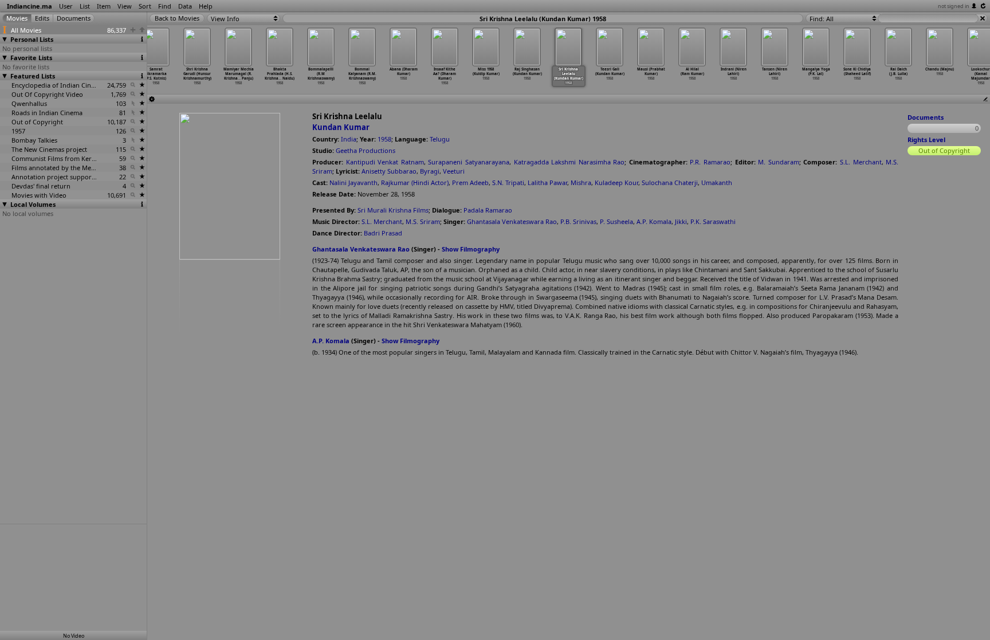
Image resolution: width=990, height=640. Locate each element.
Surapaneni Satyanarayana (468, 162)
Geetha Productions (365, 150)
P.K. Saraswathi (713, 221)
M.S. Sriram (423, 221)
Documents (925, 117)
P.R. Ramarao (710, 162)
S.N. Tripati (508, 182)
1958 (384, 139)
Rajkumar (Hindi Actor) (415, 182)
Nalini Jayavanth (353, 182)
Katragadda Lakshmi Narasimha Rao (569, 162)
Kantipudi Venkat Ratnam (385, 162)
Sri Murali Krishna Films (393, 210)
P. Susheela (616, 221)
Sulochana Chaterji (670, 182)
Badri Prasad (383, 233)
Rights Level (926, 139)
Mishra (581, 182)
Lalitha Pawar (547, 182)
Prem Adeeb (470, 182)
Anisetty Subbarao (389, 171)
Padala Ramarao (487, 210)
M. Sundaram (778, 162)
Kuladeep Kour (616, 182)
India (348, 139)
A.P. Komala (654, 221)
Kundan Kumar (341, 127)
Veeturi (454, 171)
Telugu (440, 139)
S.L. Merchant (861, 162)
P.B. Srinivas (578, 221)
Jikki (681, 221)
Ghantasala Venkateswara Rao (512, 221)
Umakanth (716, 182)
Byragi (429, 171)
